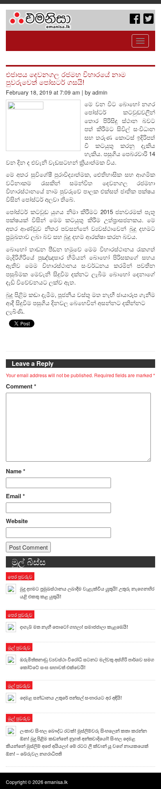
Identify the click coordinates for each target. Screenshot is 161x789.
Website (17, 521)
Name (15, 471)
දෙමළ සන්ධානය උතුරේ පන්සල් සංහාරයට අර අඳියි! (71, 697)
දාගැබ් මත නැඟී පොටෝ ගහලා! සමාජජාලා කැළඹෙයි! (74, 626)
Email (15, 496)
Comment (21, 386)
